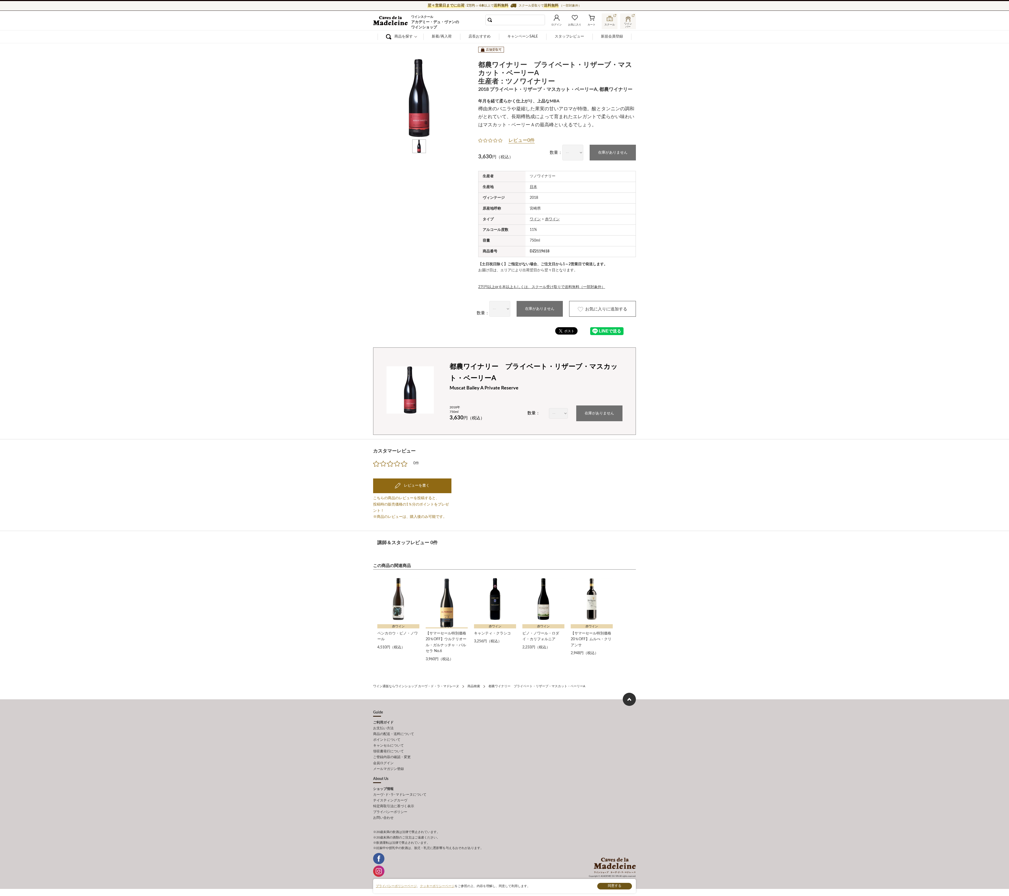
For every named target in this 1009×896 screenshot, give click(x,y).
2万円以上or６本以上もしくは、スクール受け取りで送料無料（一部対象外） (541, 287)
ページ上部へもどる (629, 699)
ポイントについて (386, 740)
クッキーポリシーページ (437, 886)
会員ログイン (383, 763)
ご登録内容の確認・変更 (392, 757)
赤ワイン (552, 219)
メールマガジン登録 (388, 769)
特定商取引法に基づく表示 (393, 806)
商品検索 (473, 686)
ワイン (535, 219)
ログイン (556, 24)
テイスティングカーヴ (390, 800)
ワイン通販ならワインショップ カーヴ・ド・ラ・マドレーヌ (391, 21)
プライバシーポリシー (390, 812)
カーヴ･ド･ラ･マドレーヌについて (399, 794)
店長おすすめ (480, 36)
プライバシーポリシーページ (396, 886)
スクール (609, 24)
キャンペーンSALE (522, 36)
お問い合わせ (383, 818)
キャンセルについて (388, 745)
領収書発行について (388, 751)
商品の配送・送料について (393, 734)
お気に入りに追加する (606, 309)
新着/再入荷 (442, 36)
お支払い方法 (383, 728)
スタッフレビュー (569, 36)
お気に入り (574, 24)
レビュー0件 (521, 140)
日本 (533, 187)
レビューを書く (416, 485)
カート (591, 24)
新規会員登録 (612, 36)
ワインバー (628, 25)
